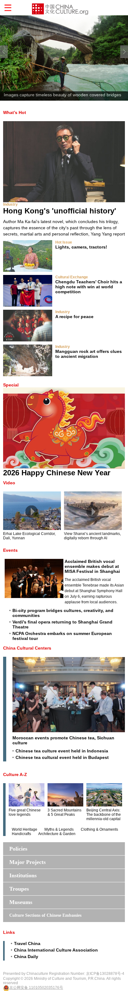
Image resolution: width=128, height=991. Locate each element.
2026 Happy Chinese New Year (56, 472)
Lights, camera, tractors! (81, 246)
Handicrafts (21, 834)
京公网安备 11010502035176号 (36, 987)
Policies (18, 849)
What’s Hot (14, 112)
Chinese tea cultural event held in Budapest (62, 757)
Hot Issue (63, 242)
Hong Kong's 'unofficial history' (59, 211)
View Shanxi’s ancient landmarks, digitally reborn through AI (92, 536)
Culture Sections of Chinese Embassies (45, 915)
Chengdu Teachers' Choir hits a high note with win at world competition (88, 286)
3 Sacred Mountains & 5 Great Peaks (64, 812)
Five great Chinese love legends (25, 812)
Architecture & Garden (56, 834)
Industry (10, 204)
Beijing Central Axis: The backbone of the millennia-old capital (103, 814)
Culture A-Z (15, 774)
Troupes (19, 889)
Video (9, 482)
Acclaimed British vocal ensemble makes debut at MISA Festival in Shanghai (92, 566)
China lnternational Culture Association (56, 950)
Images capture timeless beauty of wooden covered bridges (62, 94)
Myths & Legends (59, 829)
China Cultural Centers (27, 648)
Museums (20, 902)
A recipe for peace (74, 316)
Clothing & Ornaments (99, 829)
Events (10, 550)
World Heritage (24, 829)
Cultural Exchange (71, 277)
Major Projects (27, 862)
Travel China (27, 943)
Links (9, 932)
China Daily (26, 956)
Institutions (23, 875)
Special (11, 384)
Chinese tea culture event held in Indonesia (62, 750)
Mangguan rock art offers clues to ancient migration (88, 354)
